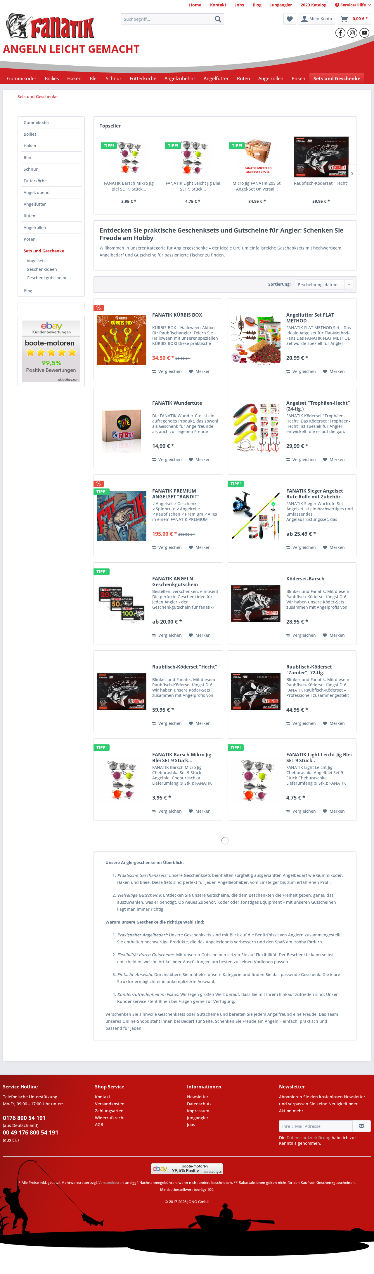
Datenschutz (199, 1104)
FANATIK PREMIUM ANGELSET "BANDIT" (176, 494)
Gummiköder (36, 122)
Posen (30, 239)
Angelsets (36, 260)
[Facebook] (340, 33)
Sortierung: (279, 284)
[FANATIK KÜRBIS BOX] (121, 340)
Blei (27, 157)
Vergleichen (169, 371)
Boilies (30, 134)
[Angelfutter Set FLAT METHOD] (255, 340)
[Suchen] (218, 19)
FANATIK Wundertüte (177, 403)
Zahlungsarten (109, 1111)
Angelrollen (35, 227)
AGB (99, 1124)
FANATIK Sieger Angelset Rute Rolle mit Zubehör (314, 494)
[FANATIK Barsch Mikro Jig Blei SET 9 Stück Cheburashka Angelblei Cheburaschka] (129, 157)
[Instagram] (352, 33)
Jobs (191, 1124)
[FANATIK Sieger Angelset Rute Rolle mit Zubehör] (255, 516)
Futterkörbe (35, 181)
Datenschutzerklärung (308, 1137)
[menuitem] (195, 4)
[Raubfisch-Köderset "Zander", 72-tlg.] (255, 692)
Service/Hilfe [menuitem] (353, 5)
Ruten (29, 216)
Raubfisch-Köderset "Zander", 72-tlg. (309, 670)
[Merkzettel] (289, 19)
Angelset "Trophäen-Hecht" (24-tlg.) (318, 406)
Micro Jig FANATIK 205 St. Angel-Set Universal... (257, 186)
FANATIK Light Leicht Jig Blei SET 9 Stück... (193, 186)
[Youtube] (364, 33)
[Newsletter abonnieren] (361, 1126)
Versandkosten (109, 1104)
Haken (30, 146)
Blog (28, 291)
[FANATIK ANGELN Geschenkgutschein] (121, 603)
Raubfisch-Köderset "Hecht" (321, 183)
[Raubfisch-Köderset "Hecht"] (321, 157)
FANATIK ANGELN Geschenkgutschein (175, 581)
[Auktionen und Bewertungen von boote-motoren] (51, 351)
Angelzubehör (37, 192)
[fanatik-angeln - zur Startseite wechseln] (50, 20)
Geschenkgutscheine (47, 277)
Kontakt (102, 1097)
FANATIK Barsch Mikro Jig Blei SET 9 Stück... (129, 186)
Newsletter (197, 1097)
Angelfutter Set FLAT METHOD (310, 318)
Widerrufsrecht (110, 1118)
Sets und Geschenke (44, 251)
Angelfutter (35, 204)
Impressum (198, 1111)
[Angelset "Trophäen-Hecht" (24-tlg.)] (255, 428)
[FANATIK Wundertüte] (121, 428)
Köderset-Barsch (305, 579)
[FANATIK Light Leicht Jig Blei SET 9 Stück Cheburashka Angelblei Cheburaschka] (193, 157)
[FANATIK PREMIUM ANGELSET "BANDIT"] (121, 516)
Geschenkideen (42, 269)
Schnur (31, 169)
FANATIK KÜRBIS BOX (177, 315)
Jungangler (197, 1118)
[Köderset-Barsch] (255, 603)
